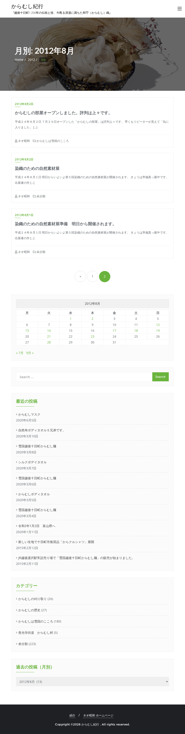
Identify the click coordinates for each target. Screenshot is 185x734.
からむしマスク (29, 414)
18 (136, 330)
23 (92, 336)
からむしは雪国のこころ (52, 141)
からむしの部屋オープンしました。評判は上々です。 (63, 112)
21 (49, 336)
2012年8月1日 (24, 215)
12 (158, 325)
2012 (31, 59)
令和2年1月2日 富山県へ (36, 526)
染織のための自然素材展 (37, 168)
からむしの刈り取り (32, 599)
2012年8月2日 (24, 104)
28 (49, 342)
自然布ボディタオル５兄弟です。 (42, 430)
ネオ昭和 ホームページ (98, 715)
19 (158, 330)
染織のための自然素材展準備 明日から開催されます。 (65, 223)
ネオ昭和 (23, 141)
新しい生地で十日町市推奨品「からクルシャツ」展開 (56, 542)
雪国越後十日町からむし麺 (37, 446)
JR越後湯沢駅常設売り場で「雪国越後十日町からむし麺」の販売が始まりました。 (76, 558)
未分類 (40, 196)
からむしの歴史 (29, 610)
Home (19, 59)
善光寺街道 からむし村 (35, 632)
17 (114, 330)
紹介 (72, 715)
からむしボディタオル (34, 494)
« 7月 (19, 353)
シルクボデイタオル (32, 462)
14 (49, 330)
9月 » (30, 353)
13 (27, 330)
